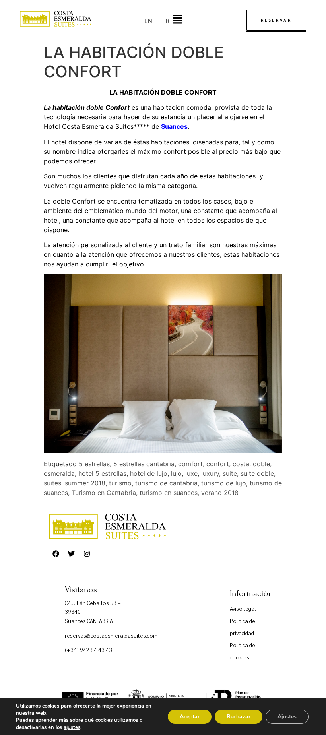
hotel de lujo (148, 473)
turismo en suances (169, 492)
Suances (174, 126)
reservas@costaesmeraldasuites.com (111, 635)
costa (241, 464)
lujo (176, 473)
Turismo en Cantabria (104, 492)
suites (52, 483)
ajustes (72, 727)
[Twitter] (71, 553)
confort (217, 464)
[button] (177, 19)
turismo (120, 483)
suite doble (257, 473)
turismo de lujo (223, 483)
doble (261, 464)
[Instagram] (86, 553)
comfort (190, 464)
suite (230, 473)
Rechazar (238, 716)
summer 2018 (85, 483)
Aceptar (190, 716)
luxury (210, 473)
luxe (191, 473)
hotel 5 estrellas (102, 473)
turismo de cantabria (166, 483)
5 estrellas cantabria (144, 464)
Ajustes (287, 716)
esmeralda (59, 473)
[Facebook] (55, 553)
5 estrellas (94, 464)
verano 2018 (220, 492)
